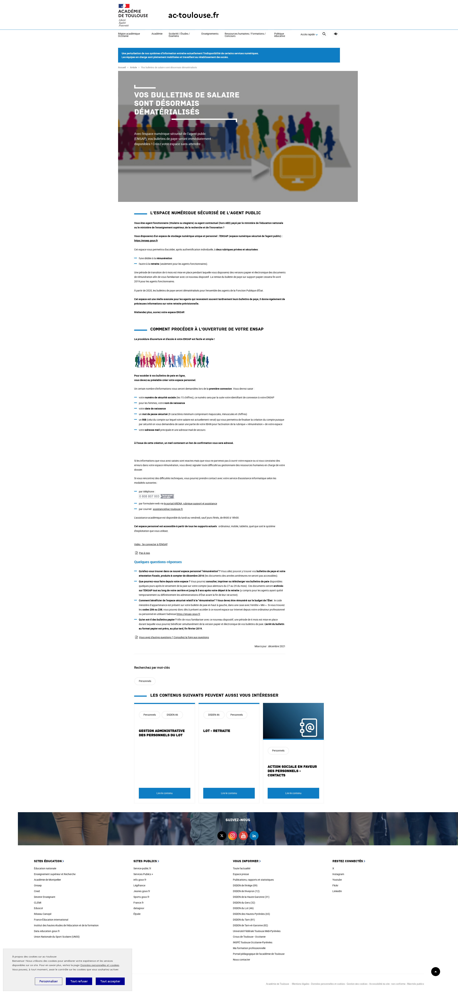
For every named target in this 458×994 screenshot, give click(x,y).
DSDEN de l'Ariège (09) (245, 885)
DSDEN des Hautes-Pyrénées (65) (251, 914)
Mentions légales (300, 983)
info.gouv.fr (139, 879)
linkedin (254, 835)
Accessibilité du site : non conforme (387, 983)
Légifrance (139, 885)
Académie (157, 34)
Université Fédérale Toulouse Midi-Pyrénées (257, 931)
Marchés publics (415, 983)
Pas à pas (144, 553)
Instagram (338, 874)
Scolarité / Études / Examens (179, 35)
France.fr (138, 902)
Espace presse (241, 874)
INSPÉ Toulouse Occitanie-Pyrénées (252, 942)
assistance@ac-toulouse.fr (168, 509)
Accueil (122, 67)
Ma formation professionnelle (249, 948)
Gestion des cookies (357, 983)
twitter (221, 835)
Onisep (38, 885)
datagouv (138, 908)
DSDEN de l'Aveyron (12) (246, 891)
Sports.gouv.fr (141, 897)
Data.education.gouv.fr (47, 931)
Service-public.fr (142, 868)
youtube (243, 835)
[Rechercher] (324, 34)
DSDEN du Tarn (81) (244, 919)
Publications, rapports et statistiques (253, 879)
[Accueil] (136, 15)
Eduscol (38, 908)
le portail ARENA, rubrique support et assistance (190, 503)
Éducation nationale (45, 868)
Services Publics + (143, 874)
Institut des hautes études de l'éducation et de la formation (66, 925)
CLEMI (37, 902)
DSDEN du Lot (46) (243, 908)
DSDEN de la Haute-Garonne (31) (251, 897)
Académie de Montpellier (47, 879)
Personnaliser (48, 981)
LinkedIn (337, 891)
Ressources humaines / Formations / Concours (245, 35)
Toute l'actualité (241, 868)
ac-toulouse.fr (193, 15)
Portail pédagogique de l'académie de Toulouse (258, 953)
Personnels (145, 681)
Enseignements (209, 34)
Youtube (337, 879)
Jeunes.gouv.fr (141, 891)
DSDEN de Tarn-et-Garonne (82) (250, 925)
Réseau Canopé (42, 914)
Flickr (335, 885)
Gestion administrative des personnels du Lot (162, 733)
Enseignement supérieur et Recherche (54, 874)
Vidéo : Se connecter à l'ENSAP (151, 544)
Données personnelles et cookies (99, 965)
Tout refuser (79, 981)
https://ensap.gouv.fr (146, 240)
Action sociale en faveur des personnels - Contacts (292, 771)
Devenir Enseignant (44, 897)
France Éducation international (51, 919)
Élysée (136, 914)
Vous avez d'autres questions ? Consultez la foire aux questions (174, 637)
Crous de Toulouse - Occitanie (249, 936)
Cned (37, 891)
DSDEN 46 (172, 714)
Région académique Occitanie (129, 35)
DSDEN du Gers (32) (244, 902)
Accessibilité (336, 34)
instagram (232, 835)
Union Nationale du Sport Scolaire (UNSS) (57, 936)
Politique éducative (279, 35)
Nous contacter (241, 959)
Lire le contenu (165, 793)
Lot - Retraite (216, 731)
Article (133, 67)
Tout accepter (110, 981)
